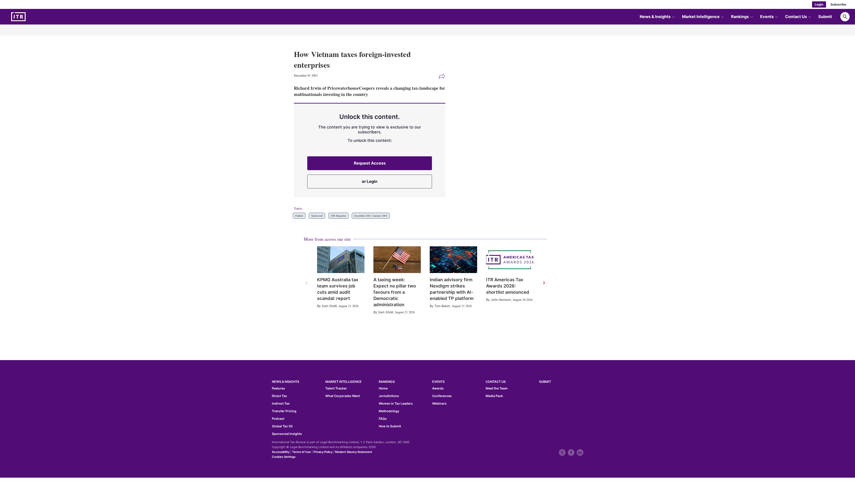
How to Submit (390, 426)
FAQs (383, 418)
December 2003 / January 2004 (370, 215)
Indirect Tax (281, 403)
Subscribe (838, 4)
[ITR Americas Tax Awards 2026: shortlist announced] (509, 259)
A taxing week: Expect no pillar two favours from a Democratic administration (394, 292)
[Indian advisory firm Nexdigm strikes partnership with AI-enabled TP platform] (453, 259)
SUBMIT (545, 381)
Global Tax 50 (282, 426)
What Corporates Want (342, 395)
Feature (299, 215)
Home (383, 388)
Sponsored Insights (287, 433)
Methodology (389, 411)
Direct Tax (279, 395)
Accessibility (280, 452)
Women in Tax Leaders (396, 403)
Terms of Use (301, 452)
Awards (438, 388)
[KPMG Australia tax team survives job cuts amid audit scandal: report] (340, 259)
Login (819, 4)
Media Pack (494, 395)
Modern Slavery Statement (353, 452)
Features (278, 388)
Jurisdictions (389, 395)
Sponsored (317, 215)
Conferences (442, 395)
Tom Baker (442, 306)
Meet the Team (497, 388)
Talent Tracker (336, 388)
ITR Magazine (338, 215)
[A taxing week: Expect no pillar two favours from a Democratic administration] (397, 259)
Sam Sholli (329, 306)
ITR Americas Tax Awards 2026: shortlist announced (507, 286)
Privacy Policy (323, 452)
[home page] (29, 16)
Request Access (370, 163)
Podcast (278, 418)
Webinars (439, 403)
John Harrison (501, 300)
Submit (825, 16)
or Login (369, 181)
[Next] (544, 283)
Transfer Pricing (284, 411)
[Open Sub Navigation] (673, 16)
